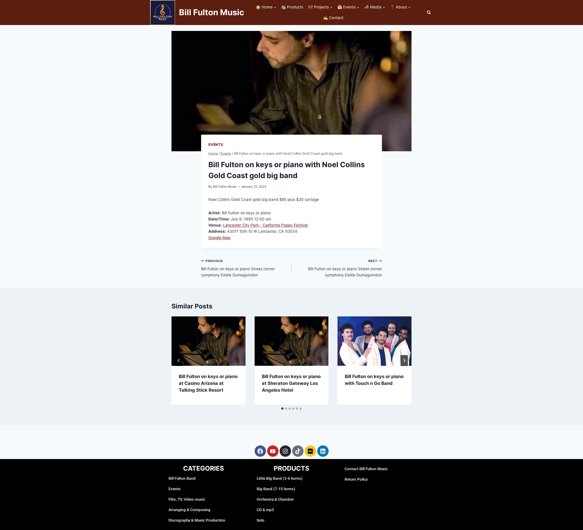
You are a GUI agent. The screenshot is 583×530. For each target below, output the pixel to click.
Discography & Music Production (197, 520)
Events (215, 144)
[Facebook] (260, 451)
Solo (260, 520)
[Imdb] (310, 451)
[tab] (282, 408)
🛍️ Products (292, 7)
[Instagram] (285, 451)
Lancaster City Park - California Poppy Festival (265, 225)
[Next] (404, 360)
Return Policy (356, 479)
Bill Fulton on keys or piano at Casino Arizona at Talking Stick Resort (208, 383)
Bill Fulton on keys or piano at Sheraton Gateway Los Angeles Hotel (291, 383)
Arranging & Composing (189, 509)
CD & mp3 (265, 509)
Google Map (219, 237)
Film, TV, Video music (187, 499)
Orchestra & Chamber (275, 499)
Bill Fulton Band (182, 478)
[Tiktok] (298, 451)
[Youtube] (273, 451)
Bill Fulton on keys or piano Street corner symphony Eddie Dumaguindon (238, 268)
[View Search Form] (429, 12)
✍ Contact (333, 17)
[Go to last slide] (178, 360)
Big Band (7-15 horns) (276, 489)
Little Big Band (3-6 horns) (279, 478)
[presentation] (208, 341)
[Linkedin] (323, 451)
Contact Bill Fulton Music (366, 469)
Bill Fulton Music (225, 186)
